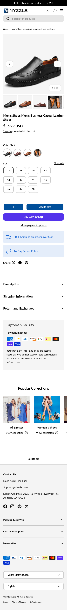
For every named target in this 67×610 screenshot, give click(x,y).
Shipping (7, 131)
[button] (54, 10)
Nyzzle (13, 597)
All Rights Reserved (25, 597)
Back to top (33, 458)
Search (6, 602)
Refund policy (36, 602)
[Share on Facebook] (20, 263)
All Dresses (16, 427)
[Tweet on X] (13, 263)
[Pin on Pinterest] (26, 263)
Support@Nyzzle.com (15, 487)
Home (5, 29)
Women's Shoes (47, 427)
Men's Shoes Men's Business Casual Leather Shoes (33, 29)
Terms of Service (19, 602)
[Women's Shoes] (47, 409)
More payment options (33, 225)
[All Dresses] (16, 409)
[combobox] (33, 18)
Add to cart (45, 206)
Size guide (59, 163)
